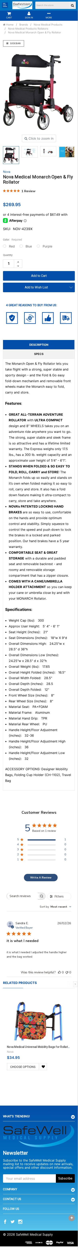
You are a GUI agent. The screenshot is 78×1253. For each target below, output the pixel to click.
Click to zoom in (40, 138)
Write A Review (40, 877)
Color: (12, 239)
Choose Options (23, 1066)
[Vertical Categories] (5, 5)
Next (75, 984)
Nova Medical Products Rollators (28, 28)
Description (38, 344)
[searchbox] (22, 896)
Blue (29, 246)
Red (12, 246)
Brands (23, 24)
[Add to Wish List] (43, 1066)
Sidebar (15, 43)
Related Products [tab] (20, 983)
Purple (47, 246)
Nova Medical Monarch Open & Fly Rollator (34, 32)
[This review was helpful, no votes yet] (59, 972)
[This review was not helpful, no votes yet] (66, 972)
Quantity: (8, 254)
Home (9, 24)
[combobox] (55, 907)
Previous (69, 984)
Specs (38, 354)
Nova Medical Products (48, 24)
